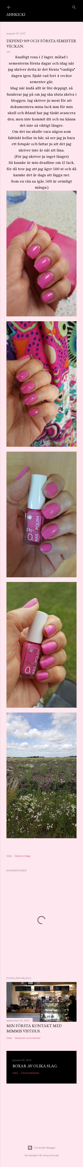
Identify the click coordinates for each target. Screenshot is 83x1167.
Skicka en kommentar (27, 1037)
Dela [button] (9, 855)
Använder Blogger (44, 1147)
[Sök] (74, 6)
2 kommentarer (30, 1072)
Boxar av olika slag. (35, 1066)
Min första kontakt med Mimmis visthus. (34, 1028)
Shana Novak (51, 1155)
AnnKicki (15, 14)
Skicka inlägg (22, 855)
